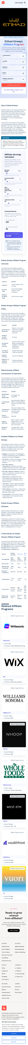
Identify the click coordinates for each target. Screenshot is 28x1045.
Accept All (13, 1033)
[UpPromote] (3, 2)
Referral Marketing (19, 949)
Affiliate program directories (16, 37)
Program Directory (6, 995)
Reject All (13, 1041)
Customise (13, 1037)
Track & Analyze (6, 952)
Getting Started (6, 992)
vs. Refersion (18, 971)
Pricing (3, 968)
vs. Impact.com (19, 976)
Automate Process (6, 960)
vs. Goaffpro (18, 968)
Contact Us (18, 986)
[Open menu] (25, 3)
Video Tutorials (5, 998)
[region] (13, 1032)
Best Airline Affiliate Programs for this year (13, 90)
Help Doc (4, 989)
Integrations (5, 971)
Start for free (19, 2)
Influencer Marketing (20, 952)
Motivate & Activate (7, 955)
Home (5, 37)
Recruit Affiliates (6, 949)
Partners (17, 989)
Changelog (4, 976)
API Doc (4, 973)
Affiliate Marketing (19, 946)
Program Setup (5, 946)
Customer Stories (6, 986)
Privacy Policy (18, 992)
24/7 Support (5, 979)
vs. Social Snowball (19, 973)
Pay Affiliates (5, 958)
